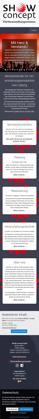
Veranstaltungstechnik (19, 236)
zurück (1, 53)
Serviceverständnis (19, 132)
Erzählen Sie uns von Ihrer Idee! (23, 111)
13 (33, 69)
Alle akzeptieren (26, 409)
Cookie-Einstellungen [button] (19, 413)
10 (26, 69)
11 (29, 69)
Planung (19, 166)
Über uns (19, 281)
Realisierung (19, 200)
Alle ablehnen (12, 409)
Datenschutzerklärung (9, 327)
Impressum (26, 417)
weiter (37, 53)
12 (31, 69)
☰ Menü (34, 30)
